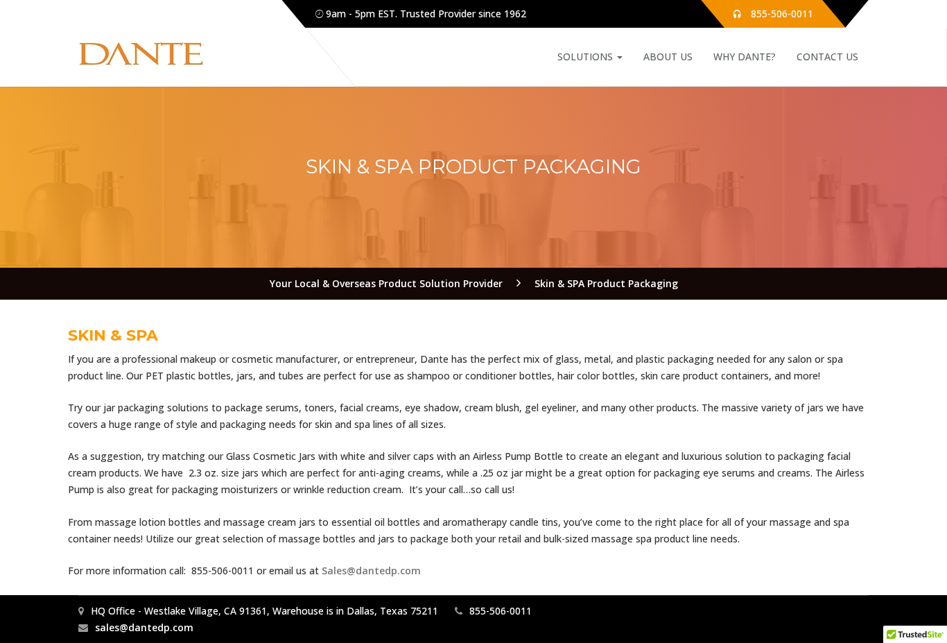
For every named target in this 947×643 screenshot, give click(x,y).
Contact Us (827, 56)
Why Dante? (744, 56)
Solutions (586, 56)
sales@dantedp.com (144, 627)
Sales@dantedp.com (371, 570)
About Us (668, 56)
